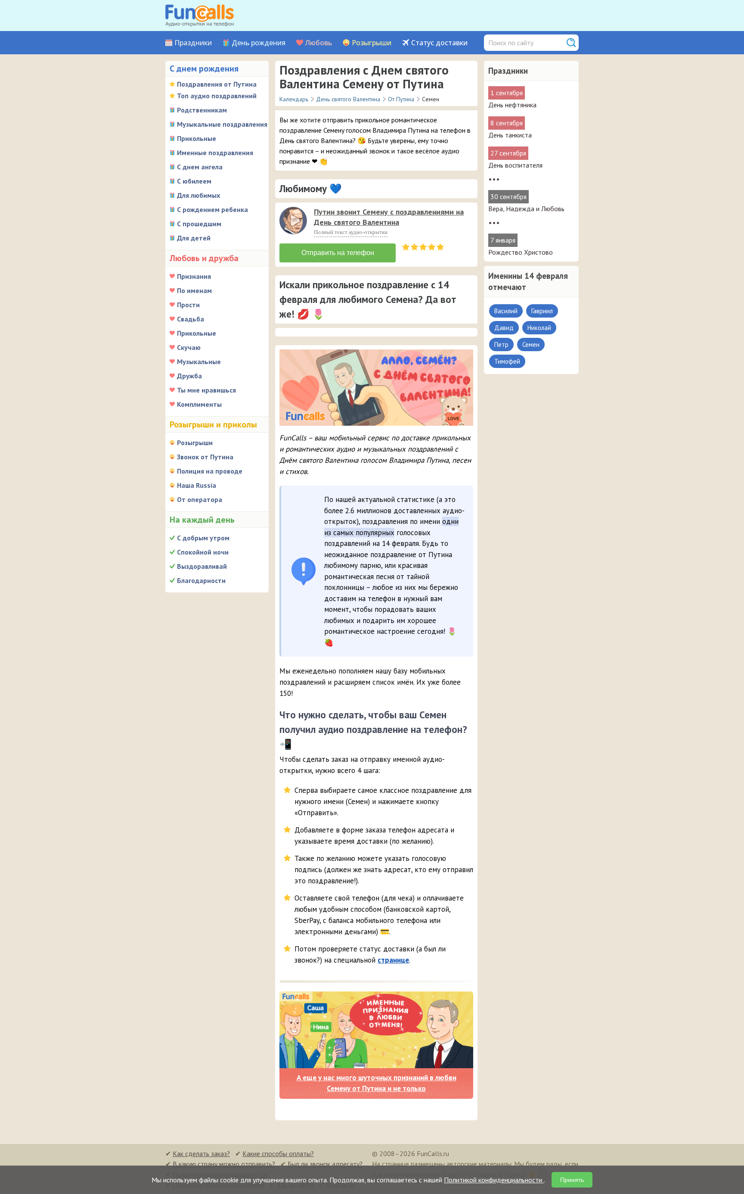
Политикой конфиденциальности (494, 1179)
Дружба (189, 375)
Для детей (194, 238)
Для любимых (198, 195)
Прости (188, 304)
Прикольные (196, 138)
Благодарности (201, 580)
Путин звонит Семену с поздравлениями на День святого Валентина (389, 217)
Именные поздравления (215, 152)
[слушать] (293, 220)
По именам (194, 290)
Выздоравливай (202, 566)
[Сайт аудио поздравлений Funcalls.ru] (199, 15)
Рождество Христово (520, 252)
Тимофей (507, 361)
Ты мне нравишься (206, 390)
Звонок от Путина (205, 456)
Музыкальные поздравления (222, 124)
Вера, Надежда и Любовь (526, 208)
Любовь (318, 42)
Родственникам (202, 110)
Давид (504, 328)
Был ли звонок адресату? (325, 1164)
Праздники (193, 42)
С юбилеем (194, 181)
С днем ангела (200, 166)
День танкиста (510, 135)
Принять (572, 1179)
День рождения (258, 42)
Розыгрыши (371, 42)
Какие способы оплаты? (278, 1153)
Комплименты (199, 404)
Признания (194, 276)
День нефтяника (512, 104)
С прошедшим (199, 223)
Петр (501, 344)
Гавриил (542, 311)
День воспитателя (515, 165)
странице (393, 960)
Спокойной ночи (203, 552)
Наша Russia (196, 485)
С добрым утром (203, 537)
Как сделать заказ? (201, 1153)
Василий (506, 311)
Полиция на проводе (209, 471)
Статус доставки (439, 42)
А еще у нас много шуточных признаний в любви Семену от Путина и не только (376, 1083)
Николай (539, 328)
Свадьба (190, 319)
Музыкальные (199, 361)
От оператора (199, 499)
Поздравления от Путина (217, 84)
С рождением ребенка (212, 209)
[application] (294, 221)
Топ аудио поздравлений (217, 95)
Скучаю (189, 347)
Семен (530, 344)
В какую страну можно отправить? (224, 1164)
